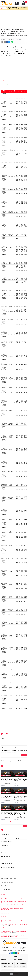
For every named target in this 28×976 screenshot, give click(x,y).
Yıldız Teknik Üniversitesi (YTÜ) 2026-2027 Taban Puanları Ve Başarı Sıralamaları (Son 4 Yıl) (6, 797)
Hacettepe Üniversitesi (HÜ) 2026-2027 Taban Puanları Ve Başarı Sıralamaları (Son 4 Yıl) (19, 814)
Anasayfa (2, 35)
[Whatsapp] (14, 953)
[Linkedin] (16, 953)
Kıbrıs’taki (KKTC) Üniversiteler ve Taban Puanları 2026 (11, 898)
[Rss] (18, 953)
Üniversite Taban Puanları (9, 35)
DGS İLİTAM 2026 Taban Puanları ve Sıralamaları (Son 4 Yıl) (12, 928)
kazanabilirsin (14, 936)
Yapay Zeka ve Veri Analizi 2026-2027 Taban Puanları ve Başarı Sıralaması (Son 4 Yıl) (17, 8)
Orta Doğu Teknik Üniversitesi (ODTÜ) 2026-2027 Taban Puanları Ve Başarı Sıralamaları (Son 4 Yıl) (20, 781)
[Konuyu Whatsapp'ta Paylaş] (12, 42)
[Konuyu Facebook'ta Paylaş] (7, 42)
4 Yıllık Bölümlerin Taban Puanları (11, 83)
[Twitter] (12, 953)
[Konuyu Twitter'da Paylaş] (9, 42)
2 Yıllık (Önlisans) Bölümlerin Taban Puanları (14, 85)
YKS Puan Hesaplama (8, 87)
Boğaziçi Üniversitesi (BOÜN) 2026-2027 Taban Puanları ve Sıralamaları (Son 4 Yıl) (20, 797)
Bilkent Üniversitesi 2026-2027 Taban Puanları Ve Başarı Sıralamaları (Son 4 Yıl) (7, 814)
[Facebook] (9, 953)
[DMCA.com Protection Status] (14, 974)
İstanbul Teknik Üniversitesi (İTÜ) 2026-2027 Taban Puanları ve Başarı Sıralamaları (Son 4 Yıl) (7, 780)
